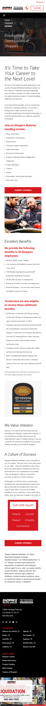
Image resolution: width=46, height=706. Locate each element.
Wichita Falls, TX (29, 643)
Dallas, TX (6, 635)
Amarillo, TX (7, 639)
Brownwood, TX (8, 643)
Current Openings (23, 190)
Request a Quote (8, 657)
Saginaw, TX (27, 639)
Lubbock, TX (7, 647)
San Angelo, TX (28, 635)
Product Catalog (8, 664)
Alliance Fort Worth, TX (11, 631)
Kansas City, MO (29, 647)
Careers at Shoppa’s (9, 672)
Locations (37, 8)
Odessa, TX (27, 631)
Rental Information (9, 660)
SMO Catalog (7, 668)
